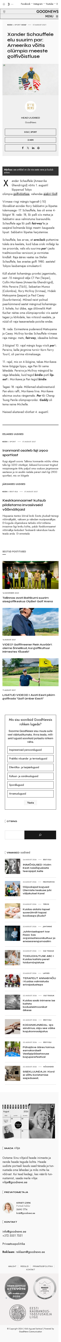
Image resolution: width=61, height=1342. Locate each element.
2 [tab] (9, 1298)
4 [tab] (16, 1298)
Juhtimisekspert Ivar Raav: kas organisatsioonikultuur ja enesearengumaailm (39, 936)
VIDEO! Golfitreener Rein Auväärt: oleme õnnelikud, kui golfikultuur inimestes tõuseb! (27, 648)
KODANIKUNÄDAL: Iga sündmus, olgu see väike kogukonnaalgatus (39, 1028)
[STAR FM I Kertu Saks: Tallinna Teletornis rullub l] (42, 1121)
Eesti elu (14, 491)
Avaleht (12, 1266)
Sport (17, 24)
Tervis (46, 904)
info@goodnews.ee (14, 1231)
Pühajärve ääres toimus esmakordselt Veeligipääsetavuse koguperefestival (38, 1052)
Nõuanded (48, 1066)
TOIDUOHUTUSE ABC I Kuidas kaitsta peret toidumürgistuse (38, 959)
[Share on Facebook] (22, 147)
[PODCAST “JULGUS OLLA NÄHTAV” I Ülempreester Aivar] (15, 1121)
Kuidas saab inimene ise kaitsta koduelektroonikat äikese (39, 1005)
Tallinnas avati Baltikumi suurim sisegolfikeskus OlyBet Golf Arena (27, 599)
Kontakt (30, 1269)
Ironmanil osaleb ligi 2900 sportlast (25, 452)
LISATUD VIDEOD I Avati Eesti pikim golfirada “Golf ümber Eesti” (28, 696)
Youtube (49, 3)
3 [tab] (12, 1298)
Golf (23, 24)
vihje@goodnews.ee (14, 1182)
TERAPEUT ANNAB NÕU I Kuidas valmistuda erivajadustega (39, 981)
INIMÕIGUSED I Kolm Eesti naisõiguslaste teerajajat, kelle (37, 868)
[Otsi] (40, 835)
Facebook (25, 3)
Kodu (9, 24)
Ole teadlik (48, 951)
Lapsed (46, 973)
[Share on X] (28, 147)
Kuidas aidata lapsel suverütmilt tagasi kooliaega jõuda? (36, 912)
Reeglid (24, 1266)
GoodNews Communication (30, 1331)
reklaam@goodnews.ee (30, 1252)
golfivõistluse (21, 194)
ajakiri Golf (50, 194)
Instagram (38, 3)
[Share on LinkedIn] (33, 147)
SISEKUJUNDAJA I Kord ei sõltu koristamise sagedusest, (38, 1075)
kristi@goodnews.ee (25, 1213)
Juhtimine (47, 926)
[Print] (38, 147)
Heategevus (49, 882)
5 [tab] (19, 1298)
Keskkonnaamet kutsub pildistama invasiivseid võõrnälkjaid (24, 505)
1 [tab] (6, 1298)
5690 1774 (21, 1209)
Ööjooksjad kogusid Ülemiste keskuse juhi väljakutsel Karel (37, 890)
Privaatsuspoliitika (13, 1244)
